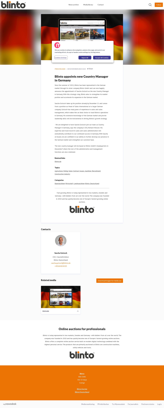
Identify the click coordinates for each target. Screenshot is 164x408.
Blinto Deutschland (92, 183)
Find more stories (147, 404)
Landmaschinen (79, 183)
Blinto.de (58, 161)
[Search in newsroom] (150, 4)
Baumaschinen (60, 183)
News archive (74, 5)
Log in (159, 404)
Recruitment (96, 171)
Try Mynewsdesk (118, 404)
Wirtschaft (69, 183)
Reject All (85, 58)
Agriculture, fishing (61, 171)
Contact (101, 5)
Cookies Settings (61, 57)
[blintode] (60, 297)
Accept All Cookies (101, 58)
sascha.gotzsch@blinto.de (60, 263)
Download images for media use (109, 281)
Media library (88, 5)
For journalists (133, 404)
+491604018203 (61, 266)
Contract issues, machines (82, 171)
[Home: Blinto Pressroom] (13, 4)
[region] (83, 52)
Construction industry (62, 174)
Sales (71, 171)
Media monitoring (87, 404)
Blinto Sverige (82, 389)
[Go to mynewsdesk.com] (9, 404)
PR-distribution (103, 404)
